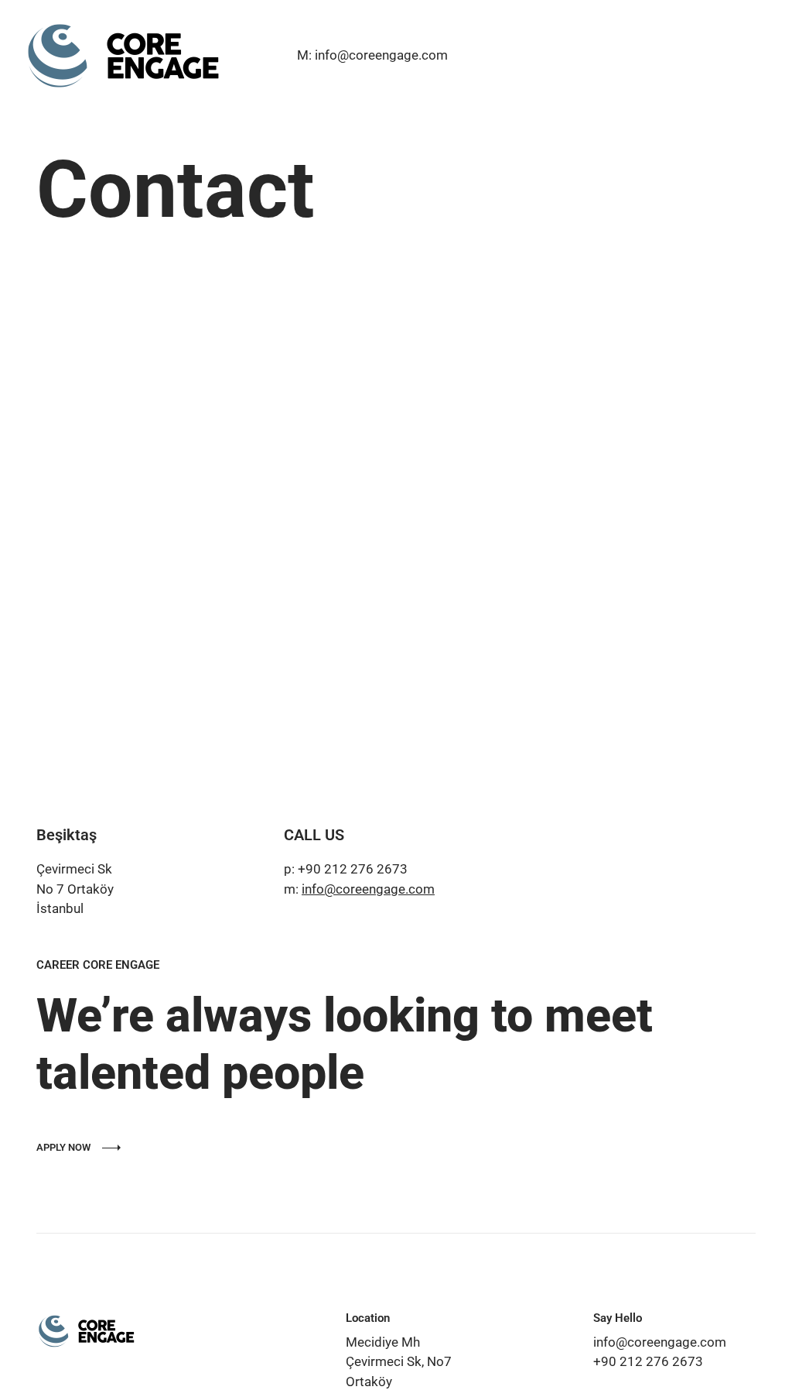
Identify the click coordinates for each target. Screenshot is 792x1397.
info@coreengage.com (368, 889)
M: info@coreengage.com (372, 55)
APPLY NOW (63, 1147)
